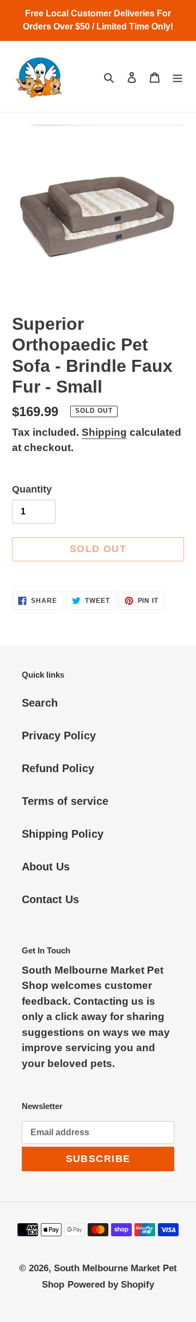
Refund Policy (58, 768)
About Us (46, 867)
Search (40, 703)
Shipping (104, 432)
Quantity (32, 489)
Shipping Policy (62, 834)
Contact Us (50, 899)
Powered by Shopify (111, 1284)
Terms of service (65, 801)
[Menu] (177, 76)
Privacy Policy (59, 736)
